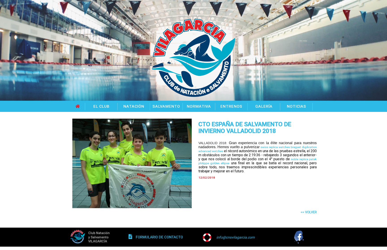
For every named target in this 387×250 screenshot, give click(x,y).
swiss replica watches (275, 147)
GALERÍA (264, 106)
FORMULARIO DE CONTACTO (159, 237)
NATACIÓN (133, 106)
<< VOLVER (309, 212)
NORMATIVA (199, 106)
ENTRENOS (231, 106)
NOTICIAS (296, 106)
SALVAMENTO (166, 106)
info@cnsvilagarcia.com (235, 237)
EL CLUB (101, 106)
